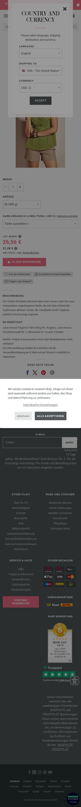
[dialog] (40, 403)
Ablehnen (23, 415)
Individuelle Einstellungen (40, 404)
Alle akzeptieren (50, 415)
